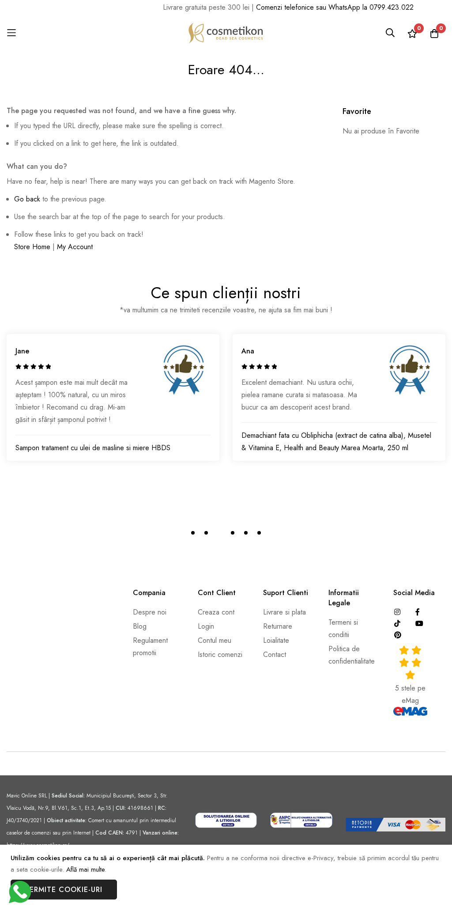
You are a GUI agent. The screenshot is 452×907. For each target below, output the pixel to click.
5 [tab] (245, 532)
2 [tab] (206, 532)
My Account (75, 247)
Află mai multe (85, 869)
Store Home (32, 247)
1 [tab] (192, 532)
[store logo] (226, 33)
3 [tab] (219, 532)
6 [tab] (259, 532)
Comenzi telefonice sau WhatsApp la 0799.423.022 (328, 7)
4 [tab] (232, 532)
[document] (226, 876)
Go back (27, 199)
